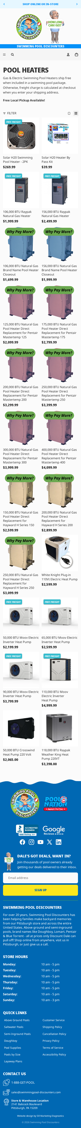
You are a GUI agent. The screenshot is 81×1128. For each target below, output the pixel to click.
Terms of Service (53, 1047)
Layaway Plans (13, 1061)
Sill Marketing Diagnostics (50, 1115)
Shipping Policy (52, 1027)
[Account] (68, 54)
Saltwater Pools (13, 1027)
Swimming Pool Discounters (44, 1122)
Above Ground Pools (17, 1020)
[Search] (12, 54)
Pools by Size (12, 1054)
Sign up (40, 890)
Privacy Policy (51, 1040)
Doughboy (10, 1040)
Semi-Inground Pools (17, 1033)
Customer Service (54, 1020)
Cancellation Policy (54, 1033)
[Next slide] (77, 4)
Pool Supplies (12, 1047)
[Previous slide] (4, 4)
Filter (11, 113)
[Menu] (4, 54)
